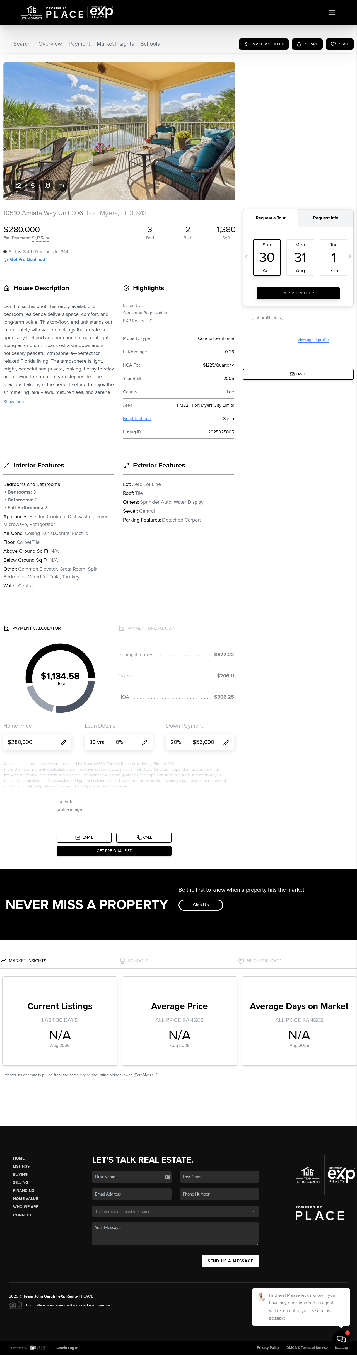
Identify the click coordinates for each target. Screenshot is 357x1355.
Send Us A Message (231, 1261)
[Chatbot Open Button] (341, 1339)
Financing (23, 1190)
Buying (20, 1174)
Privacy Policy (268, 1348)
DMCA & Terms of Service (307, 1348)
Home (19, 1158)
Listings (21, 1166)
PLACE (87, 1296)
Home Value (25, 1198)
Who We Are (25, 1206)
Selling (20, 1182)
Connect (22, 1215)
